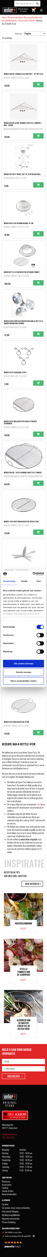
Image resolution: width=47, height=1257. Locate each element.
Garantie (5, 1204)
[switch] (40, 635)
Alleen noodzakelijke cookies (23, 681)
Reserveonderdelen (15, 17)
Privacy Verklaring (9, 1222)
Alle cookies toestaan (23, 663)
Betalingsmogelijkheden (11, 1215)
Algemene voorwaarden (11, 1218)
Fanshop (5, 1187)
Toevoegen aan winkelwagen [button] (38, 84)
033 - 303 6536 (8, 1137)
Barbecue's (6, 1181)
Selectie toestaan (23, 672)
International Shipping (10, 1211)
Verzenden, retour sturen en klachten (16, 1207)
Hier (38, 804)
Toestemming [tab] (9, 581)
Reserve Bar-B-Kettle (27, 20)
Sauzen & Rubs (7, 1191)
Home (4, 17)
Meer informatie (32, 883)
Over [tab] (39, 581)
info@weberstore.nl (9, 1134)
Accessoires (6, 1184)
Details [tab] (24, 581)
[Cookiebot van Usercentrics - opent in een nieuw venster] (33, 574)
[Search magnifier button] (37, 3)
